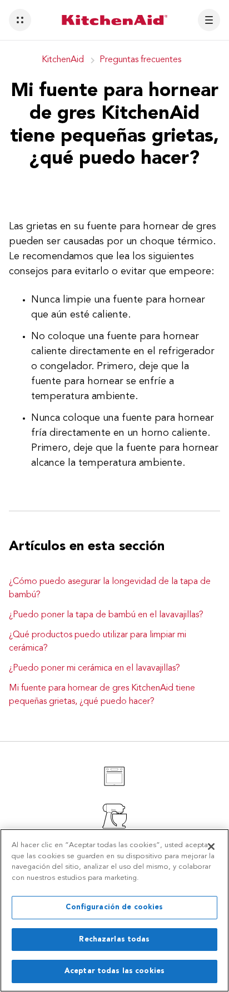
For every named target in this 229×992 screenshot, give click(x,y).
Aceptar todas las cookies (114, 971)
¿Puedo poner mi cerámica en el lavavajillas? (94, 668)
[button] (20, 20)
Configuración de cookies (114, 907)
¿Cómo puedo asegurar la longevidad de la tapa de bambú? (110, 588)
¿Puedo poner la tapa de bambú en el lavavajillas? (106, 615)
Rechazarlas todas (114, 939)
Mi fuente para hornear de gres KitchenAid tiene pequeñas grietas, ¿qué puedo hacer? (102, 695)
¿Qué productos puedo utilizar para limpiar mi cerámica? (97, 642)
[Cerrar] (211, 846)
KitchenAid (63, 60)
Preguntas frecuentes (140, 60)
